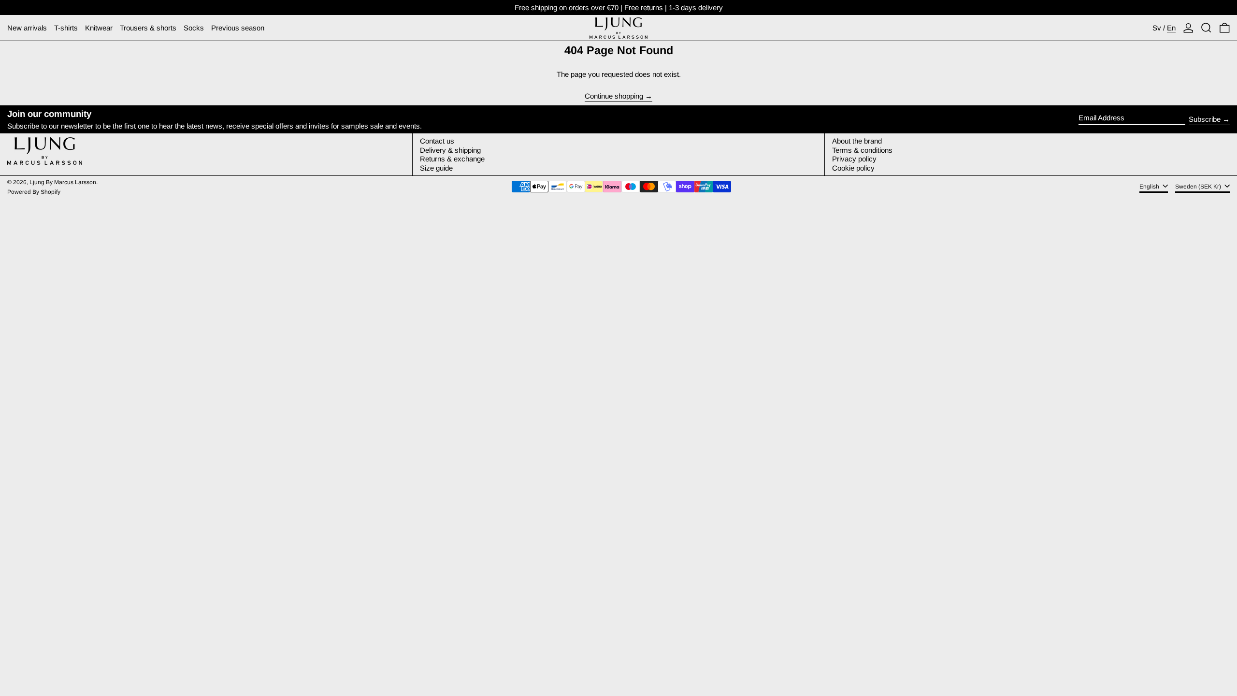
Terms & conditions (862, 150)
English (1150, 186)
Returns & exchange (452, 159)
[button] (1206, 28)
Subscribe (1205, 119)
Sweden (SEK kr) (1199, 186)
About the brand (857, 141)
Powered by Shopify (33, 191)
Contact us (437, 141)
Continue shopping (614, 96)
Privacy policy (854, 159)
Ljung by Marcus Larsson (62, 182)
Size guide (436, 168)
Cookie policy (853, 168)
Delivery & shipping (450, 150)
